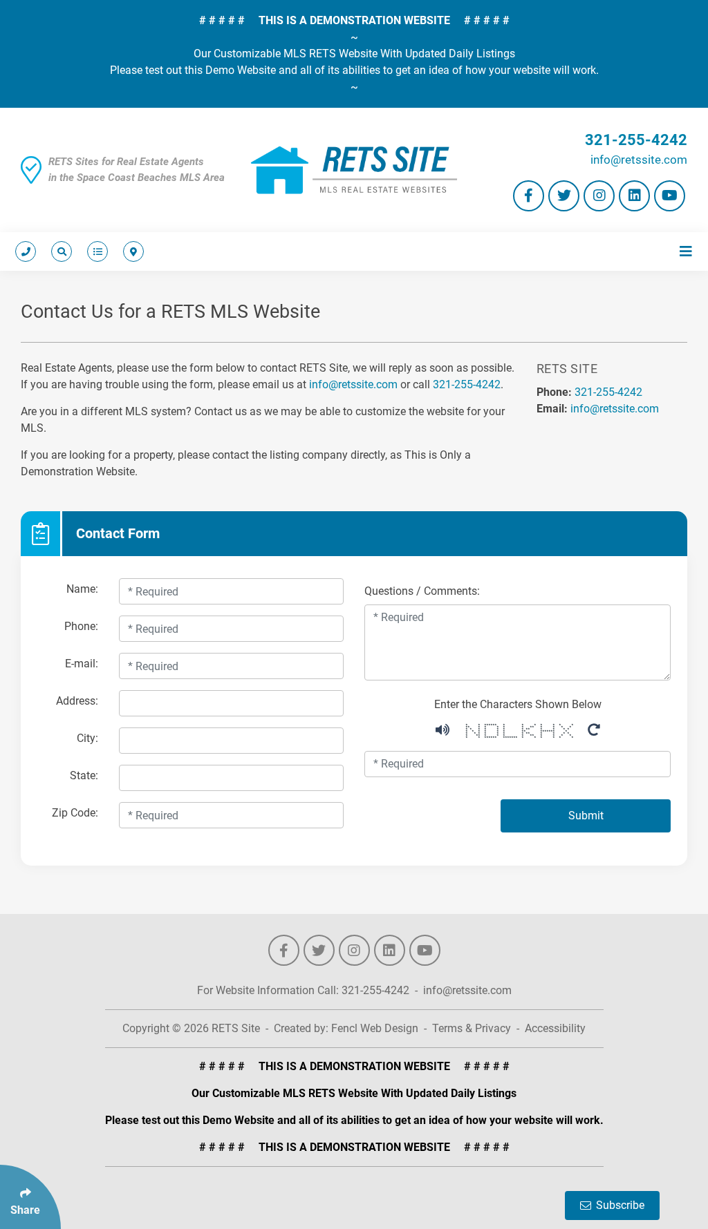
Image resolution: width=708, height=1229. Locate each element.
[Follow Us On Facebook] (528, 195)
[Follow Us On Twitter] (563, 195)
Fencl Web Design (374, 1028)
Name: (82, 589)
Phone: (81, 626)
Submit (586, 815)
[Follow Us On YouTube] (669, 195)
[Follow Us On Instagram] (599, 195)
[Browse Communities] (131, 251)
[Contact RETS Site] (25, 251)
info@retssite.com (638, 159)
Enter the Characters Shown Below (518, 704)
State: (84, 775)
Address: (77, 700)
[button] (442, 728)
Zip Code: (75, 812)
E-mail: (81, 663)
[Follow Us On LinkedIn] (634, 195)
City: (87, 738)
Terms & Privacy (471, 1028)
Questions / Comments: (422, 591)
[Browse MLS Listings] (95, 251)
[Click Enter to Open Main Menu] (683, 251)
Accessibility (555, 1028)
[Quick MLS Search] (59, 251)
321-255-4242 (636, 140)
